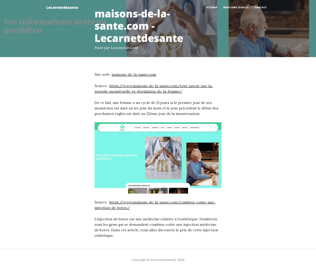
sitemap (211, 7)
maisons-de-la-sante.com (134, 74)
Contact (261, 7)
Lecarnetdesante (62, 7)
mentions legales (236, 7)
